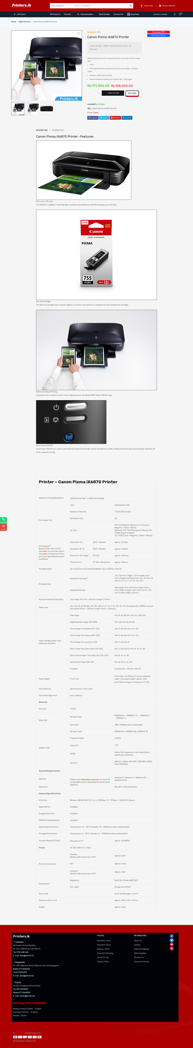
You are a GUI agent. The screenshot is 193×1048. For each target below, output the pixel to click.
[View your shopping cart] (180, 14)
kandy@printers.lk (27, 996)
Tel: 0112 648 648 (20, 952)
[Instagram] (172, 948)
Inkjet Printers (25, 22)
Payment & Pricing (105, 953)
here (45, 551)
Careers (137, 945)
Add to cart (113, 93)
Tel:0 (15, 972)
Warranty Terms (104, 941)
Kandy (18, 982)
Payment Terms (104, 945)
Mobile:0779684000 (21, 992)
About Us (138, 941)
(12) (98, 32)
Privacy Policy (103, 962)
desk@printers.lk (27, 956)
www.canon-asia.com (90, 779)
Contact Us (139, 957)
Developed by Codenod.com (24, 1041)
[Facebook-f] (172, 936)
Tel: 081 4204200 (20, 989)
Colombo (19, 942)
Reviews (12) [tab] (58, 130)
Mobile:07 (17, 969)
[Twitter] (172, 940)
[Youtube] (172, 944)
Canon (95, 113)
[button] (79, 34)
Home (13, 22)
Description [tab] (41, 130)
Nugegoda (20, 962)
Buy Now (132, 93)
